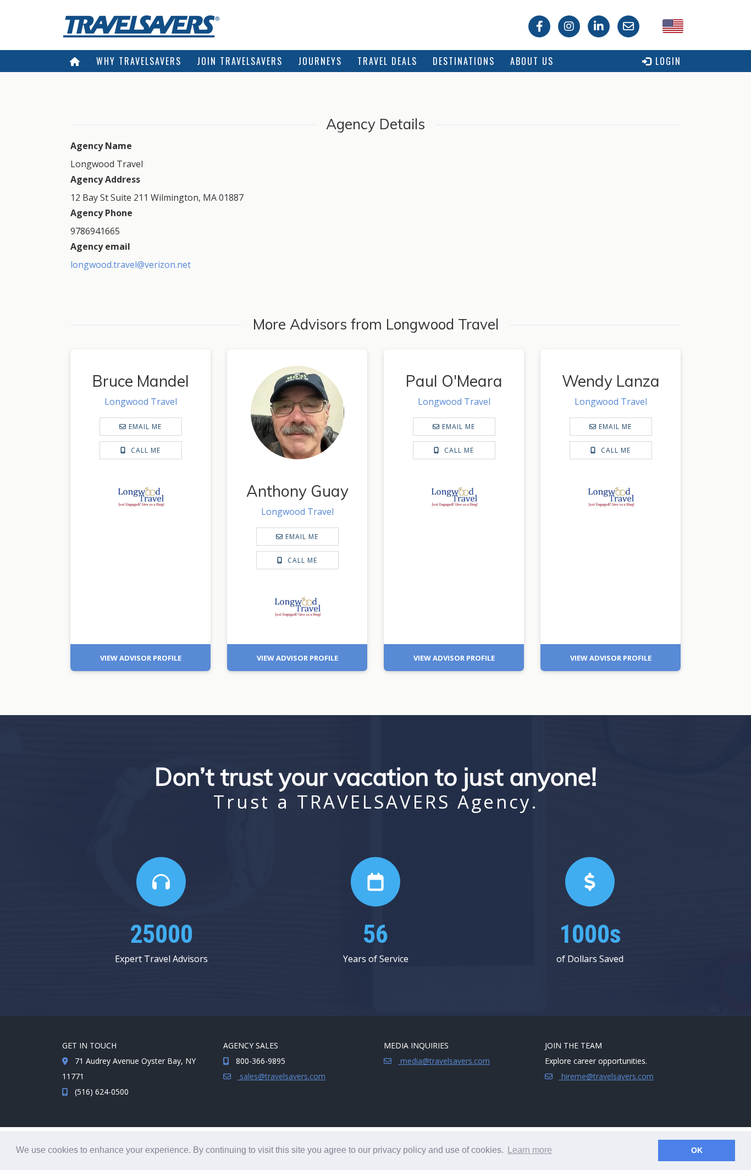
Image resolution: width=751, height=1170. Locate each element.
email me (144, 426)
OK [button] (697, 1150)
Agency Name (101, 146)
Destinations (464, 61)
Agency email (100, 246)
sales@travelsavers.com (281, 1076)
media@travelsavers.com (444, 1061)
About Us (532, 61)
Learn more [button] (529, 1150)
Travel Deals (387, 61)
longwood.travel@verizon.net (130, 265)
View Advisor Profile (140, 658)
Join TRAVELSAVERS (240, 61)
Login (666, 61)
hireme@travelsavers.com (606, 1076)
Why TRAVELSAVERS (138, 61)
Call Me (145, 450)
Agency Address (105, 179)
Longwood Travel (140, 402)
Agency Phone (101, 213)
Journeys (320, 61)
